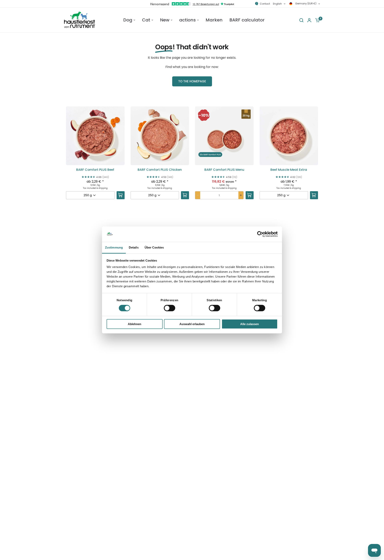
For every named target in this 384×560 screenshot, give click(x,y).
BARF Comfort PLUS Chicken (160, 170)
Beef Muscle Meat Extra (288, 170)
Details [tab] (134, 247)
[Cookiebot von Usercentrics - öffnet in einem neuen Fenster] (260, 234)
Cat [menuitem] (146, 20)
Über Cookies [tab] (154, 247)
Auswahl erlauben (192, 324)
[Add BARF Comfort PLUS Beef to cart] (121, 195)
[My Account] (309, 20)
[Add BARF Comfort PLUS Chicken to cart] (185, 195)
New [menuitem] (164, 20)
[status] (204, 115)
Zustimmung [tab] (114, 247)
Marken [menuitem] (214, 20)
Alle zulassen (249, 324)
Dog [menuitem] (127, 20)
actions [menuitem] (187, 20)
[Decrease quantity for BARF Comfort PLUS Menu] (197, 195)
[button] (95, 157)
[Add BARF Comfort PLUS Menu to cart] (250, 195)
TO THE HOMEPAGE (192, 81)
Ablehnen (134, 324)
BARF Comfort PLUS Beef (95, 170)
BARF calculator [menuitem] (247, 20)
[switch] (169, 308)
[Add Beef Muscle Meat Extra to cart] (314, 195)
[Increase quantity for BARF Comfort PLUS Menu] (240, 195)
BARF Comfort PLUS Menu (224, 170)
